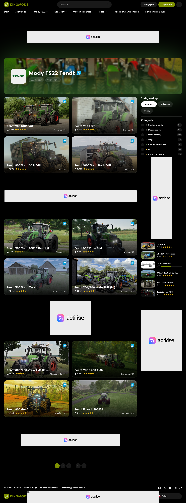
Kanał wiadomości (155, 11)
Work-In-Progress (82, 11)
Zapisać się (167, 4)
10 (78, 465)
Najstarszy (165, 104)
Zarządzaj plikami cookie (73, 488)
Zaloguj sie (149, 4)
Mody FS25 (20, 11)
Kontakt (7, 487)
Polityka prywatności (49, 487)
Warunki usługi (30, 487)
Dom (6, 11)
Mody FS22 (39, 11)
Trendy (147, 111)
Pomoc (17, 487)
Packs (102, 11)
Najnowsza (149, 104)
